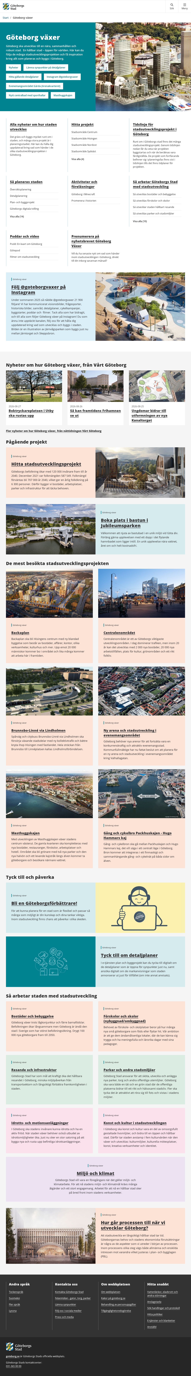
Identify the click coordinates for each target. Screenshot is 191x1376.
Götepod (15, 250)
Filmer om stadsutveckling (24, 256)
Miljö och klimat (95, 1173)
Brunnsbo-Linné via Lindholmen (38, 730)
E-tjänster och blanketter (161, 1320)
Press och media (64, 1317)
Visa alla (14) (20, 216)
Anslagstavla (154, 1301)
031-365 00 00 (13, 1366)
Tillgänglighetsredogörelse (116, 1310)
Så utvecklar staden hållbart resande (153, 207)
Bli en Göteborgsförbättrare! (44, 903)
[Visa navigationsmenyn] (184, 6)
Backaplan (20, 632)
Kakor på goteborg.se (113, 1298)
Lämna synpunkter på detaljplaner (45, 67)
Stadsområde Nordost (84, 145)
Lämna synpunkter (65, 1304)
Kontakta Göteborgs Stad (69, 1292)
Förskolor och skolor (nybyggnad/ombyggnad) (125, 1018)
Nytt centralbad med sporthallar (27, 95)
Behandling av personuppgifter (118, 1304)
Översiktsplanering (20, 189)
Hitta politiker (155, 1314)
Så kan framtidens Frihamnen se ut (95, 413)
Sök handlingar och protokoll (163, 1308)
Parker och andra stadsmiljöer (129, 1069)
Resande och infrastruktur (34, 1069)
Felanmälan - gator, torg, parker (73, 1298)
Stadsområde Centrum (84, 132)
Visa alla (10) (146, 221)
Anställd (151, 1326)
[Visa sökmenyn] (171, 6)
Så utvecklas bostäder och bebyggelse (154, 194)
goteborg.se (13, 1356)
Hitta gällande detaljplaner (24, 76)
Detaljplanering (18, 196)
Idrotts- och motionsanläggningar (39, 1123)
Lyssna (13, 1310)
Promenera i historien (83, 200)
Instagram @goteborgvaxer (62, 76)
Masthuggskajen (63, 95)
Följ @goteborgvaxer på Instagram (38, 289)
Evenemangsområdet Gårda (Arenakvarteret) (34, 86)
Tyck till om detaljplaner (129, 955)
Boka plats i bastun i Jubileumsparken (124, 523)
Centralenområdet (119, 632)
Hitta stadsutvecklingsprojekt (46, 464)
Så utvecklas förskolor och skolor (151, 200)
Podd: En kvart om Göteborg (26, 244)
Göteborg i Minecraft (83, 194)
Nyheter (13, 67)
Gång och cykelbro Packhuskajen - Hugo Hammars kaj (138, 835)
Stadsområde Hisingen (84, 138)
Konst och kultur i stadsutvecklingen (135, 1123)
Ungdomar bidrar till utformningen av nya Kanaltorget (149, 415)
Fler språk (14, 1304)
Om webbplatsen (110, 1292)
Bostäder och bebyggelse (32, 1016)
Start (6, 17)
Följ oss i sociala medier (68, 1310)
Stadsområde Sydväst (83, 151)
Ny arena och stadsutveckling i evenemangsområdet (130, 732)
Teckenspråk (16, 1292)
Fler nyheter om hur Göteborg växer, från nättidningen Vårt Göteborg (53, 431)
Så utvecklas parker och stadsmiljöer (153, 213)
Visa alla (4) (80, 159)
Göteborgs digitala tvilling (24, 208)
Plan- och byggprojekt (22, 202)
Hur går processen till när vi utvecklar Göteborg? (133, 1225)
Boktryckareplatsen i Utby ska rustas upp (31, 413)
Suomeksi (14, 1298)
